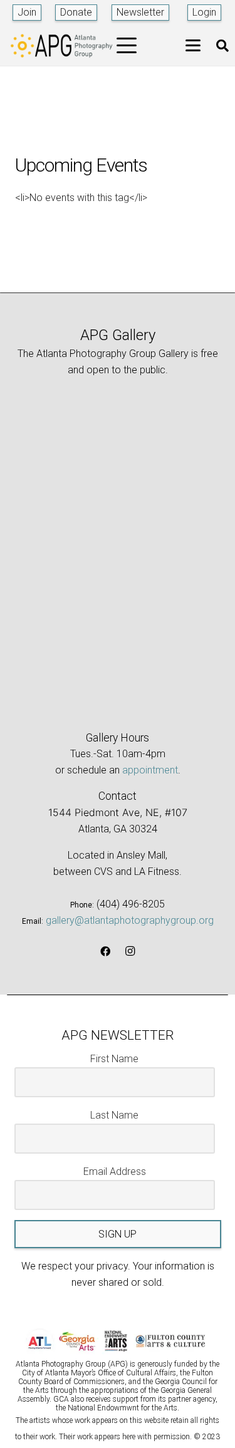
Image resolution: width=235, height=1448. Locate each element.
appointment (150, 770)
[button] (127, 46)
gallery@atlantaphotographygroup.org (130, 920)
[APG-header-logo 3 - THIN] (61, 45)
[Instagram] (130, 951)
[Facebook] (105, 951)
